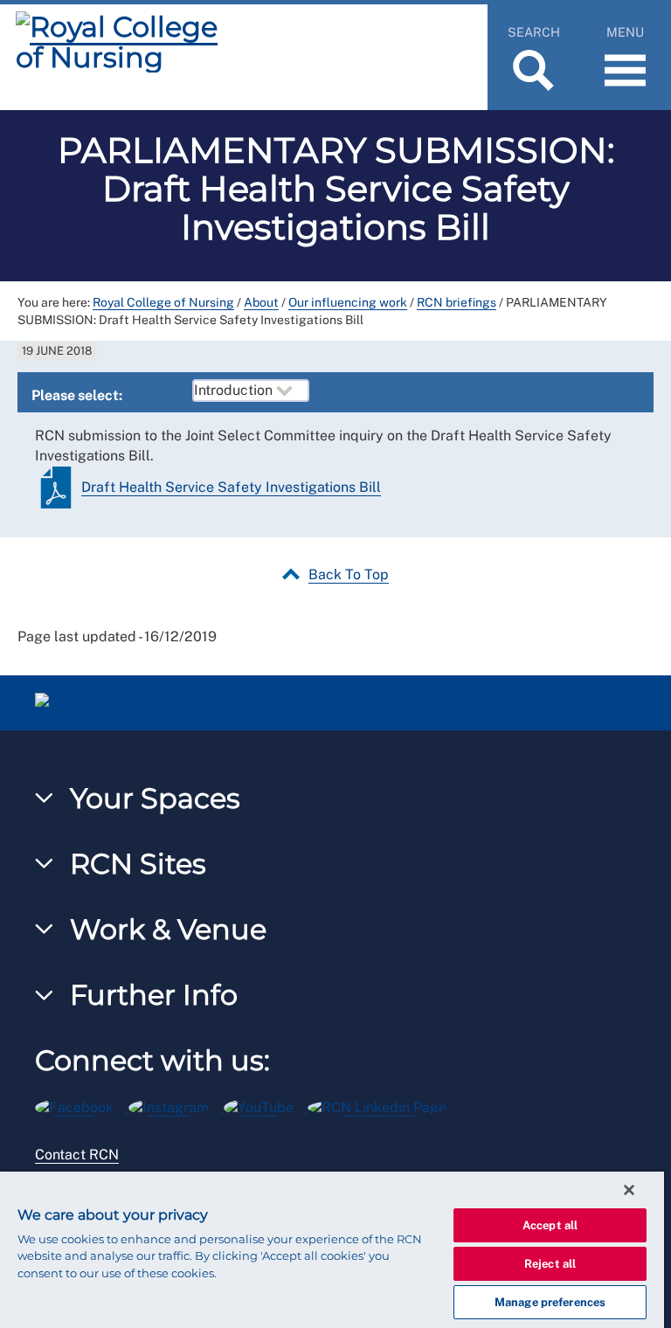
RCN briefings (456, 302)
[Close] (629, 1190)
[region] (332, 1250)
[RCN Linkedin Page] (383, 1104)
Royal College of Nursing (163, 302)
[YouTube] (266, 1104)
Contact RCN (77, 1154)
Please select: (76, 395)
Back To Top (348, 574)
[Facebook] (81, 1104)
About (261, 302)
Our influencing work (347, 302)
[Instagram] (176, 1104)
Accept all (550, 1225)
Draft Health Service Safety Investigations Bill (231, 487)
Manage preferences (550, 1302)
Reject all (550, 1263)
